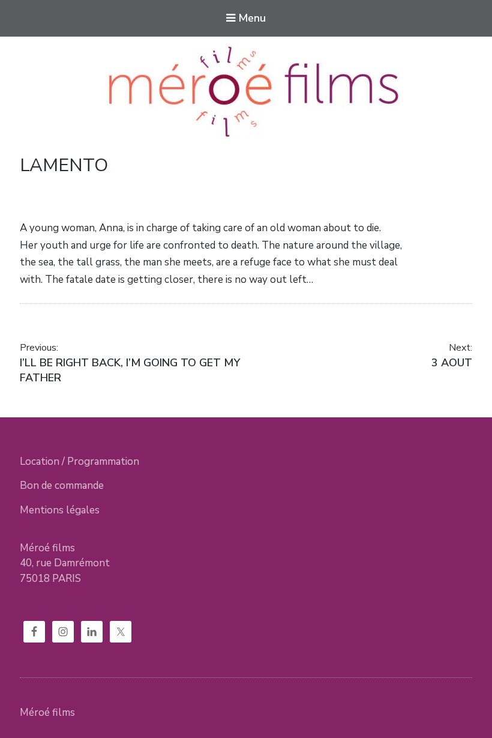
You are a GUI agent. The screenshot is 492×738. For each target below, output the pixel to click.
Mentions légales (60, 510)
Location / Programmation (79, 461)
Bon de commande (62, 485)
